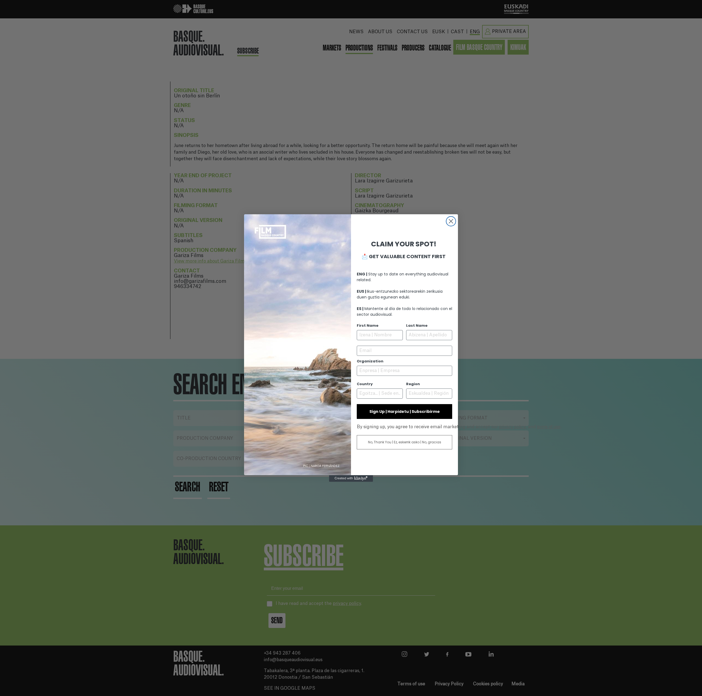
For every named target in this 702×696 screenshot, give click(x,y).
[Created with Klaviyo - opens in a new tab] (351, 478)
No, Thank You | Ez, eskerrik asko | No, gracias (404, 442)
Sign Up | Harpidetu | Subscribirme (404, 411)
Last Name (417, 325)
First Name (367, 325)
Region (413, 384)
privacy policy (512, 426)
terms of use (549, 426)
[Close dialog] (451, 221)
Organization (370, 361)
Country (365, 384)
